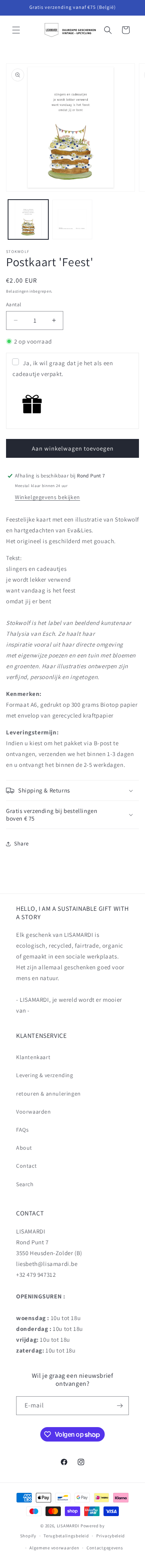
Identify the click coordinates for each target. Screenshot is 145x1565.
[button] (16, 30)
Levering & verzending (44, 1075)
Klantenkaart (33, 1057)
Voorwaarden (33, 1111)
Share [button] (21, 843)
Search (25, 1184)
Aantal (13, 304)
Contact (26, 1165)
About (24, 1147)
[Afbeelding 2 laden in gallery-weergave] (72, 220)
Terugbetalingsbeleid (66, 1536)
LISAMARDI (68, 1526)
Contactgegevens (105, 1548)
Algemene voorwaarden (54, 1548)
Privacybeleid (110, 1536)
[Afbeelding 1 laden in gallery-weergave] (28, 220)
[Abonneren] (119, 1405)
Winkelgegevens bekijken (47, 497)
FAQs (22, 1129)
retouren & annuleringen (48, 1093)
